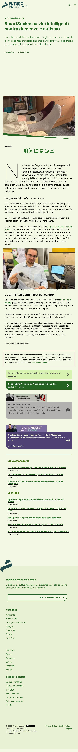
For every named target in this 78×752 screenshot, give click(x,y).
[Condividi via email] (52, 152)
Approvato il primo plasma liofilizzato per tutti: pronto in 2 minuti (36, 500)
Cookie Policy (64, 726)
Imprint (69, 729)
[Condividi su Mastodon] (41, 152)
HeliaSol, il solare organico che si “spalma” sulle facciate (35, 524)
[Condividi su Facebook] (26, 152)
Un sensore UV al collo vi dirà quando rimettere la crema (35, 474)
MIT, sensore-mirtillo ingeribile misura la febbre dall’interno (37, 467)
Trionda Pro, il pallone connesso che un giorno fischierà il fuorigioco (35, 482)
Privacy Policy (51, 726)
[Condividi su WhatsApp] (47, 152)
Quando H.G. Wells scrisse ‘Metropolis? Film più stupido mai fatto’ (37, 509)
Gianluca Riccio (10, 52)
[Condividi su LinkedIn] (36, 152)
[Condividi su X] (31, 152)
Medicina (10, 18)
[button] (69, 5)
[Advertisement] (39, 74)
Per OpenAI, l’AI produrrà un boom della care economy (34, 517)
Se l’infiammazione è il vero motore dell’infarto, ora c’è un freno (38, 531)
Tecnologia (19, 18)
